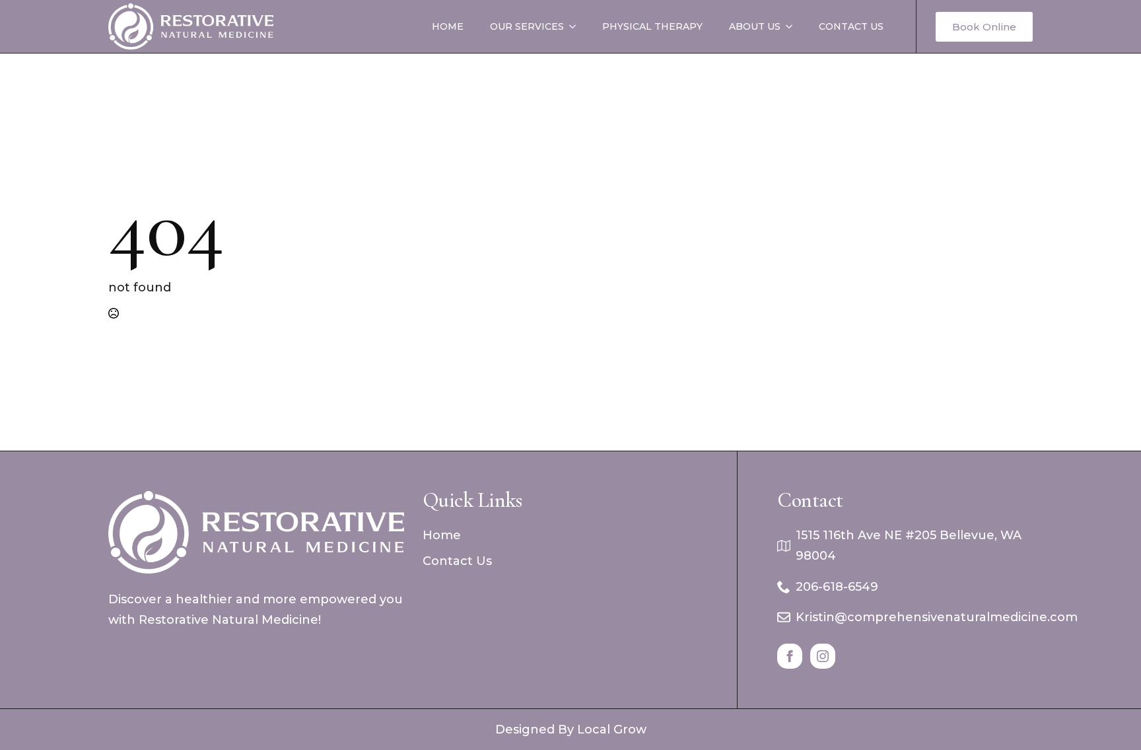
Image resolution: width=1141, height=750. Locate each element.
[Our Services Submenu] (576, 26)
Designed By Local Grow (570, 729)
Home (448, 26)
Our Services (527, 26)
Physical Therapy (652, 26)
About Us (754, 26)
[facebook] (789, 656)
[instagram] (822, 656)
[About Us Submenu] (793, 26)
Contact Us (851, 26)
